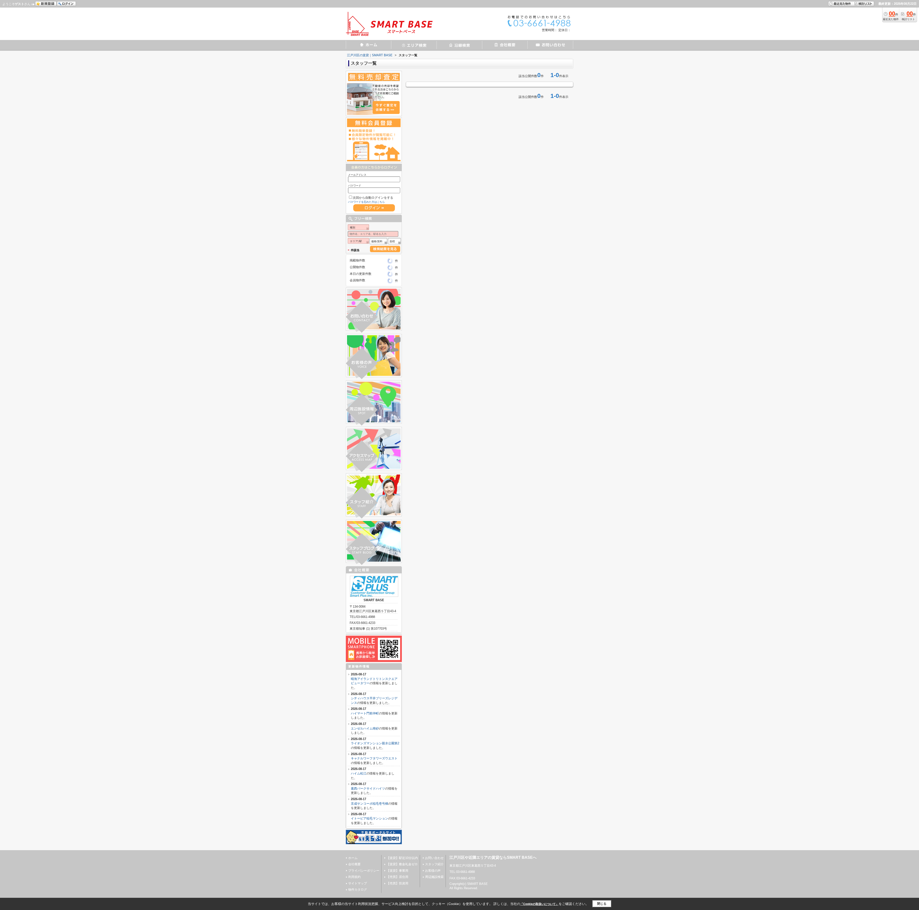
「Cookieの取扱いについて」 (539, 904)
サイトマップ (357, 883)
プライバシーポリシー (363, 870)
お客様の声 (433, 870)
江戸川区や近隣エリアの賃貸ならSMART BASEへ (493, 857)
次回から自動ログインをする (373, 197)
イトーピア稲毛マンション (369, 818)
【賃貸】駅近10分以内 (402, 858)
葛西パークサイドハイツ (368, 788)
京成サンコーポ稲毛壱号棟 (369, 803)
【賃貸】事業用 (397, 870)
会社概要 (354, 864)
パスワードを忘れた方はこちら (366, 201)
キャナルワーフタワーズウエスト (374, 758)
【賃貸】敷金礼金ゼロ (402, 864)
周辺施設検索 (434, 877)
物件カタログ (357, 889)
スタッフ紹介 (434, 864)
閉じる (601, 903)
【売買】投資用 (397, 883)
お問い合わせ (434, 858)
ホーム (353, 858)
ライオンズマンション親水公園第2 (375, 743)
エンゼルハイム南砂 (365, 728)
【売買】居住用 (397, 877)
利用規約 (354, 877)
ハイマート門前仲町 (365, 713)
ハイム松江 (358, 773)
